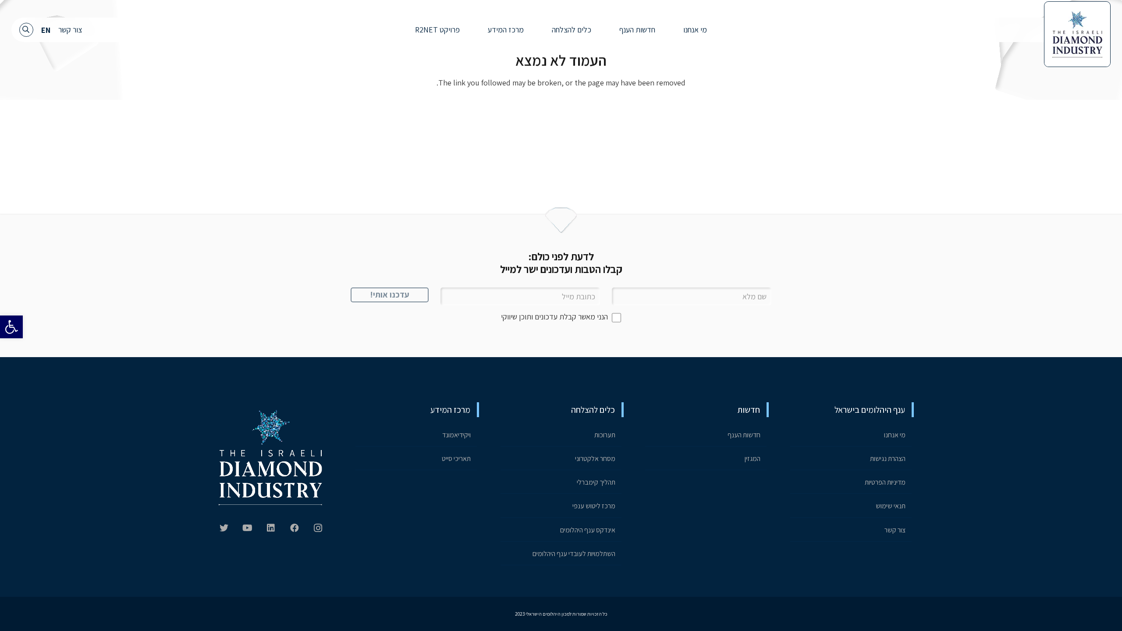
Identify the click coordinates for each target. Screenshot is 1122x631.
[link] (11, 327)
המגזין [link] (752, 458)
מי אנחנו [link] (894, 435)
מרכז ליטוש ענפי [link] (593, 505)
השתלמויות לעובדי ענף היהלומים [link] (574, 553)
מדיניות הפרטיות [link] (885, 482)
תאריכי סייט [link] (456, 458)
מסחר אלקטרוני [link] (595, 458)
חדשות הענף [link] (744, 435)
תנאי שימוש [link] (890, 505)
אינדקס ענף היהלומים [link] (587, 530)
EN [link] (45, 30)
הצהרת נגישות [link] (887, 458)
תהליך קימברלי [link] (596, 482)
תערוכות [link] (604, 435)
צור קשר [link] (70, 30)
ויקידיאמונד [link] (456, 435)
